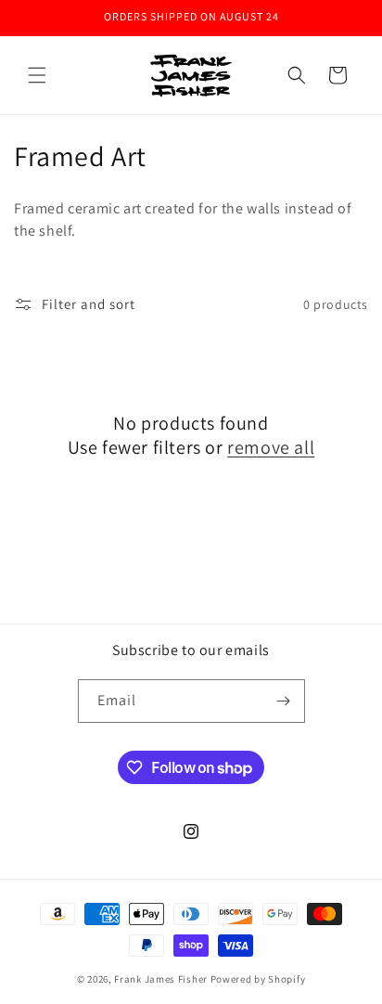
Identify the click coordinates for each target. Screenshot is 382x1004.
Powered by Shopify (258, 978)
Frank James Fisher (161, 978)
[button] (37, 75)
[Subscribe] (283, 701)
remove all (270, 447)
